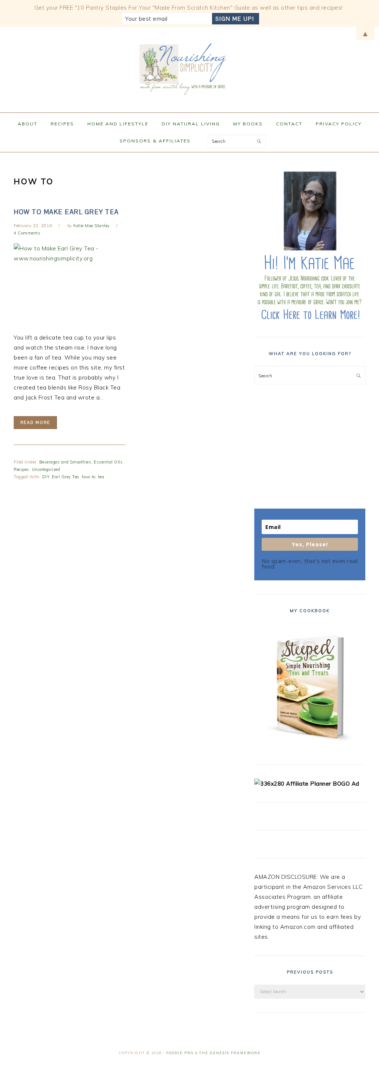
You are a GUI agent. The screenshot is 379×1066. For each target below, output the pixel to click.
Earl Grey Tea (65, 476)
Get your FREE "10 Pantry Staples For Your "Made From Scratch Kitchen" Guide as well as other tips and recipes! (188, 7)
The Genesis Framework (230, 1053)
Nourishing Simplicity (189, 67)
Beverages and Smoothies (65, 462)
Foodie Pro (180, 1053)
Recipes (21, 469)
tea (101, 476)
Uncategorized (46, 469)
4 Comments (27, 233)
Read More (35, 422)
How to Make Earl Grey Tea (66, 212)
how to (88, 476)
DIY (46, 476)
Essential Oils (108, 462)
